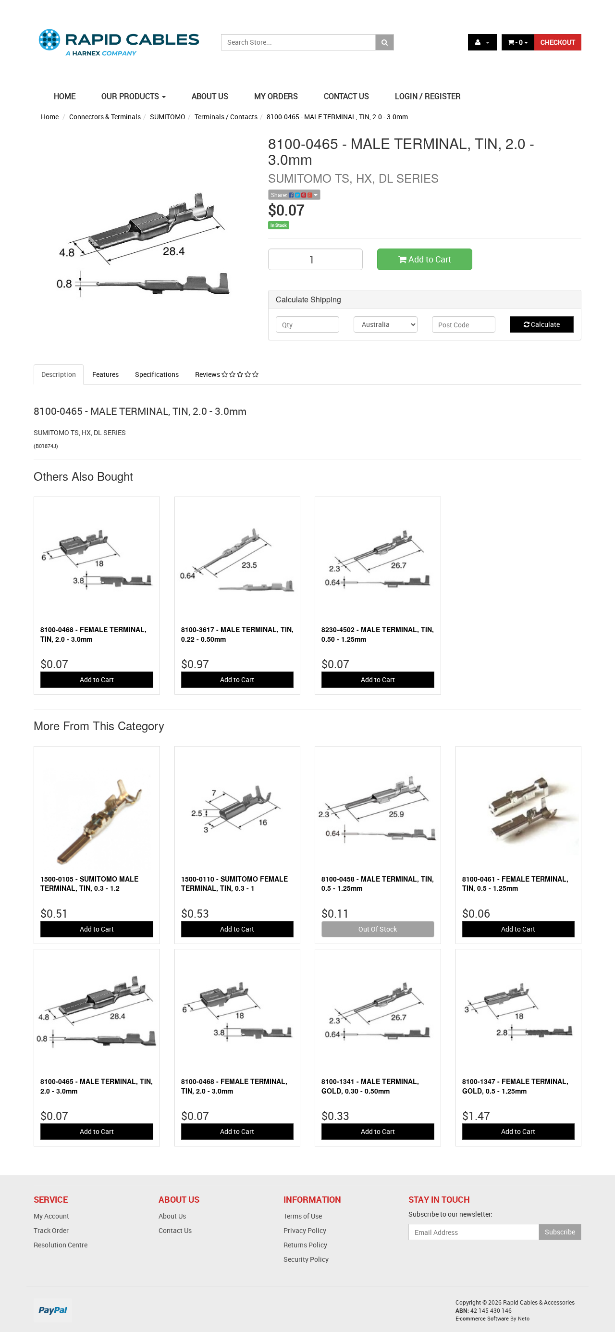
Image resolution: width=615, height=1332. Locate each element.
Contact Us (175, 1230)
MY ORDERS (276, 96)
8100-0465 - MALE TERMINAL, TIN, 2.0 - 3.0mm (337, 116)
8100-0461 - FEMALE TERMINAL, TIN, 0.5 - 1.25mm (515, 883)
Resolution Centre (60, 1244)
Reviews (208, 374)
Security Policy (306, 1259)
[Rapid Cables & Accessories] (120, 36)
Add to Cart (428, 259)
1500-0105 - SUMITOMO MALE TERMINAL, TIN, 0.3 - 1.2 (89, 883)
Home (50, 116)
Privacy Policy (304, 1230)
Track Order (51, 1230)
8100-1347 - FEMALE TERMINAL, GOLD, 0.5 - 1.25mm (515, 1085)
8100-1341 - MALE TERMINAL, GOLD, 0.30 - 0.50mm (370, 1085)
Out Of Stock (377, 929)
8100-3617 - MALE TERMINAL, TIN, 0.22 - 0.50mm (237, 634)
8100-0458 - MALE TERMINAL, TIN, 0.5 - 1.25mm (377, 883)
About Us (172, 1215)
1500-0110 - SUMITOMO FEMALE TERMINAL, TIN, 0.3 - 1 (234, 883)
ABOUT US (210, 96)
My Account (51, 1215)
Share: (280, 195)
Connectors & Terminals (105, 116)
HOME (64, 96)
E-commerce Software (482, 1318)
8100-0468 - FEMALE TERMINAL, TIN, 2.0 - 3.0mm (93, 634)
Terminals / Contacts (226, 116)
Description (58, 374)
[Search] (384, 42)
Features (105, 374)
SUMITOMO (167, 116)
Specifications (157, 374)
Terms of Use (302, 1215)
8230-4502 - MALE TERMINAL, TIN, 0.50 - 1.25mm (377, 634)
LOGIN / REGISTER (428, 96)
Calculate (544, 324)
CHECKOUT (558, 42)
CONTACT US (346, 96)
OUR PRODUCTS (131, 96)
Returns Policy (305, 1244)
